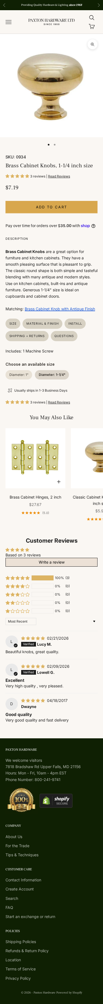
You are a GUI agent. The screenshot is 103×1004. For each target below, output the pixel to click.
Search (11, 898)
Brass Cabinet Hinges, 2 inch (35, 497)
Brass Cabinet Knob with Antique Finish (60, 308)
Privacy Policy (18, 978)
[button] (17, 176)
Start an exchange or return (30, 916)
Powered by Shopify (69, 992)
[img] (33, 638)
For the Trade (17, 845)
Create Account (19, 889)
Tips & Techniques (21, 854)
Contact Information (23, 880)
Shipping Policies (20, 941)
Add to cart (51, 207)
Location (13, 959)
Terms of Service (20, 969)
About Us (13, 836)
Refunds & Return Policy (27, 950)
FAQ (9, 907)
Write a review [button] (52, 562)
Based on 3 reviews (23, 555)
